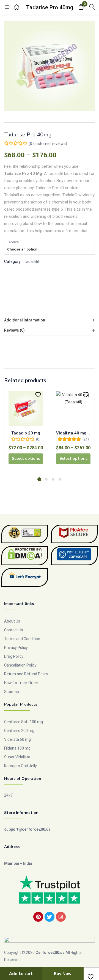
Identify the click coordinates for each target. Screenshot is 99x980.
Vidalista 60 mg (17, 739)
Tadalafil (31, 261)
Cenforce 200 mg (19, 730)
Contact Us (13, 630)
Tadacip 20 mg (25, 433)
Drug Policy (13, 656)
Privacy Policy (16, 647)
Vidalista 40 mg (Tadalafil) (73, 433)
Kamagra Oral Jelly (20, 766)
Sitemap (11, 691)
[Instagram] (61, 917)
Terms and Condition (22, 639)
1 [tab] (39, 479)
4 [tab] (60, 479)
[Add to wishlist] (39, 394)
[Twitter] (49, 917)
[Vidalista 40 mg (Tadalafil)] (73, 408)
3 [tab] (53, 479)
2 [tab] (46, 479)
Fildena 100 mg (17, 748)
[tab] (49, 320)
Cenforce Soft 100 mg (23, 722)
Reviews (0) (14, 330)
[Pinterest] (38, 917)
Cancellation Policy (20, 665)
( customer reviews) (48, 143)
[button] (81, 7)
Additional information (24, 320)
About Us (12, 621)
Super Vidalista (17, 757)
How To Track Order (21, 683)
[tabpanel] (26, 429)
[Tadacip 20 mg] (26, 408)
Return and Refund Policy (26, 674)
